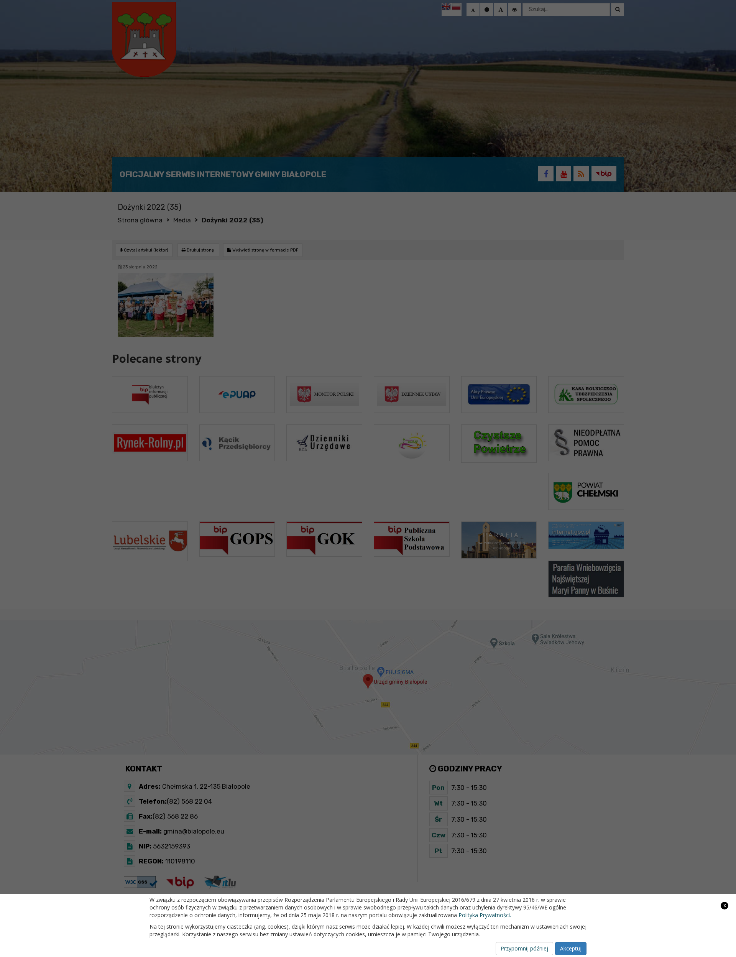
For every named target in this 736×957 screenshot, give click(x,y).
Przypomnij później (524, 948)
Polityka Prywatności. (484, 915)
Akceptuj (571, 948)
